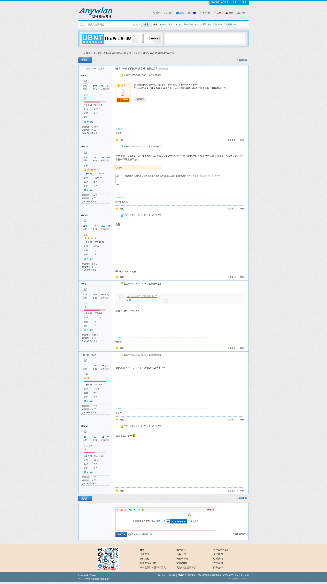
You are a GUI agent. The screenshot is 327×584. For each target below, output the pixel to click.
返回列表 (243, 60)
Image (126, 509)
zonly (83, 75)
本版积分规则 (239, 534)
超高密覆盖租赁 (148, 563)
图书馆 (206, 13)
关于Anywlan (220, 549)
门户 (169, 13)
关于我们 (218, 554)
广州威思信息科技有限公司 (99, 579)
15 (85, 437)
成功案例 (218, 563)
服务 (142, 549)
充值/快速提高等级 (186, 567)
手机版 (172, 575)
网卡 (220, 24)
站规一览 (181, 554)
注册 (244, 2)
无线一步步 (182, 558)
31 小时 (105, 366)
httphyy (84, 426)
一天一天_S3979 (89, 355)
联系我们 (218, 558)
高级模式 (210, 510)
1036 (85, 86)
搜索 (135, 24)
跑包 (209, 24)
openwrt (163, 24)
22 (85, 366)
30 (95, 437)
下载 (193, 13)
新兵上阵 (88, 445)
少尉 (86, 374)
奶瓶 (191, 24)
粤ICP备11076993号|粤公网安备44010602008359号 (212, 575)
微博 (231, 13)
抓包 (196, 24)
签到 (158, 13)
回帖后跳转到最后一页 (141, 534)
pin (180, 24)
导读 (242, 13)
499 (95, 366)
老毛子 (203, 24)
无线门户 (182, 575)
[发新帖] (85, 60)
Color (121, 509)
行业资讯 (144, 554)
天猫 (219, 13)
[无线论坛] (95, 18)
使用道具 (231, 140)
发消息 (90, 122)
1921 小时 (105, 157)
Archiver (162, 575)
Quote (134, 509)
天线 (215, 24)
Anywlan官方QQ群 (127, 271)
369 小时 (105, 86)
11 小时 (105, 437)
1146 (85, 157)
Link (130, 509)
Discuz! (93, 575)
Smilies (143, 509)
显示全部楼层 (155, 75)
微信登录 (215, 2)
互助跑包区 (134, 53)
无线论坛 (81, 53)
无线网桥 (228, 24)
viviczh (84, 146)
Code (138, 509)
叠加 (186, 24)
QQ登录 (224, 2)
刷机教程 (144, 558)
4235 (95, 86)
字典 (170, 24)
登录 (234, 2)
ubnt (176, 24)
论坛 (181, 13)
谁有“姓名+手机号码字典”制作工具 (158, 53)
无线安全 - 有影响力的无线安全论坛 (110, 53)
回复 (122, 140)
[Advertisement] (205, 39)
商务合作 (218, 567)
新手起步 (181, 549)
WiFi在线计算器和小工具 (153, 567)
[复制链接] (163, 69)
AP (234, 24)
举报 (242, 140)
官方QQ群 (181, 563)
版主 (86, 166)
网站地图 (244, 575)
